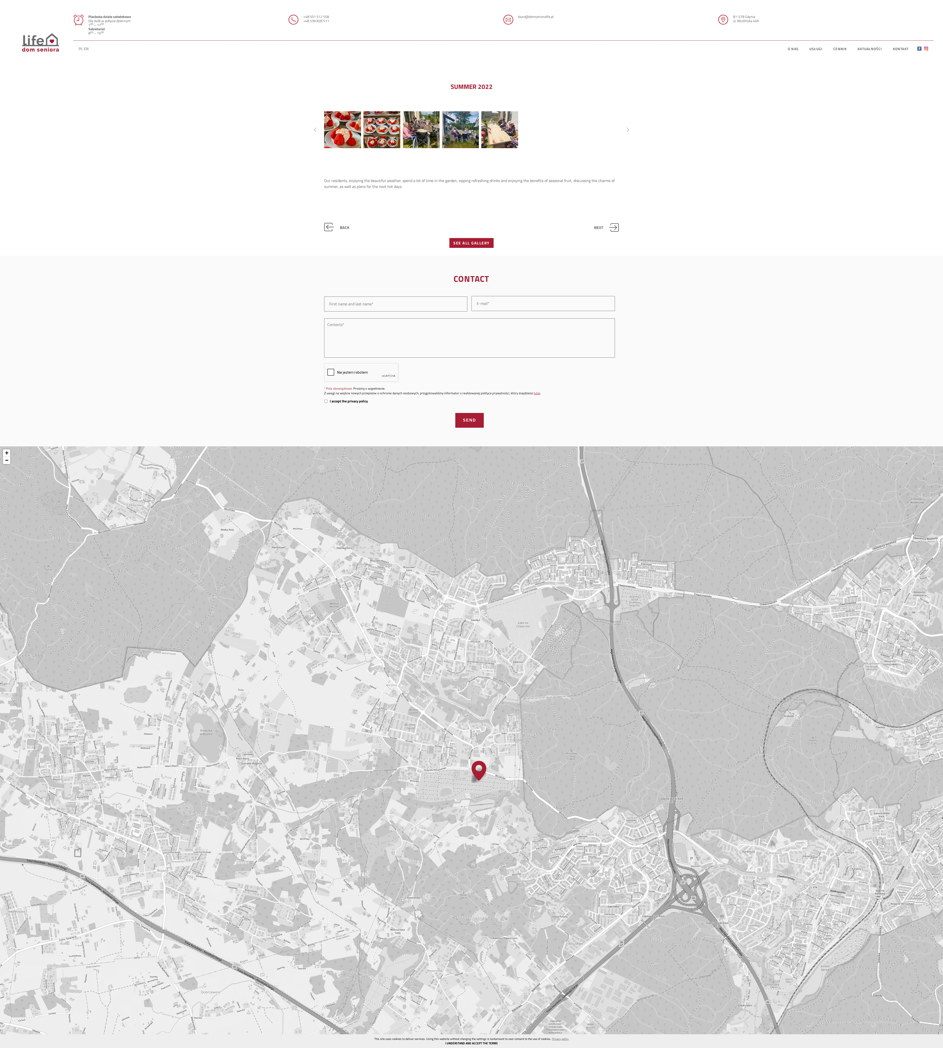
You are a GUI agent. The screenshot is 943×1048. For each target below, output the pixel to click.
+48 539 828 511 (316, 20)
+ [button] (6, 453)
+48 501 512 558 (316, 16)
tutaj (537, 393)
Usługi (815, 48)
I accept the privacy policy (349, 401)
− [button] (6, 460)
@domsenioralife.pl (539, 16)
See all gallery (471, 243)
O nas (793, 48)
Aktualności (870, 48)
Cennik (840, 48)
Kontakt (901, 48)
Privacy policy (560, 1038)
